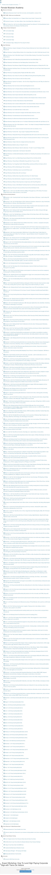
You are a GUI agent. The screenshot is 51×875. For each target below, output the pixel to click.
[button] (0, 1)
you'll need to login (30, 869)
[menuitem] (0, 2)
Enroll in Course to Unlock (25, 871)
